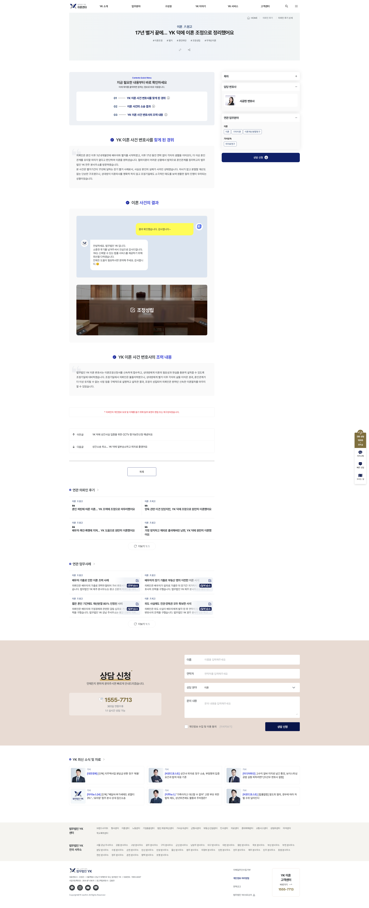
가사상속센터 (182, 828)
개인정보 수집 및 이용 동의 (203, 726)
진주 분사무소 (269, 850)
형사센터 (115, 828)
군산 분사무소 (182, 845)
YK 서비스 (233, 6)
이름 (189, 659)
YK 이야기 (200, 6)
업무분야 (136, 6)
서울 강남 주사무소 (105, 845)
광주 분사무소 (152, 845)
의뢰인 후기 (268, 17)
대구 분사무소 (214, 845)
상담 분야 (192, 687)
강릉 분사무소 (122, 845)
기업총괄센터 (148, 828)
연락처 (190, 673)
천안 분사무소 (103, 855)
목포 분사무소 (259, 845)
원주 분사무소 (192, 850)
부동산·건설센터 (210, 828)
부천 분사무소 (288, 845)
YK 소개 (104, 6)
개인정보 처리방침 (241, 878)
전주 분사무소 (239, 850)
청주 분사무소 (118, 855)
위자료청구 (230, 143)
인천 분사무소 (224, 850)
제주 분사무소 (254, 850)
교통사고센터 (262, 828)
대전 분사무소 (229, 845)
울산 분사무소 (177, 850)
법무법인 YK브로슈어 (242, 894)
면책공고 (237, 886)
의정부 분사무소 (208, 850)
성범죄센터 (275, 828)
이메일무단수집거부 (242, 869)
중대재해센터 (247, 828)
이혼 (227, 131)
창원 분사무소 (284, 850)
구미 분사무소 (167, 845)
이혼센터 (125, 828)
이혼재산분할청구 (252, 131)
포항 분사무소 (162, 855)
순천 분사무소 (133, 850)
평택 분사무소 (147, 855)
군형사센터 (196, 828)
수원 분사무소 (118, 850)
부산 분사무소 (274, 845)
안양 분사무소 (162, 850)
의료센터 (235, 828)
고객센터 (265, 6)
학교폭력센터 (102, 833)
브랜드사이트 (102, 828)
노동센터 (136, 828)
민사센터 (224, 828)
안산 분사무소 (147, 850)
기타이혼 (237, 131)
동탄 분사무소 (244, 845)
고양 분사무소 (137, 845)
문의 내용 (192, 700)
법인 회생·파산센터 (165, 828)
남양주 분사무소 (198, 845)
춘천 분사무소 (133, 855)
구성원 (168, 6)
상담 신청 (258, 157)
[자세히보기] (226, 726)
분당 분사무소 (103, 850)
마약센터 (287, 828)
